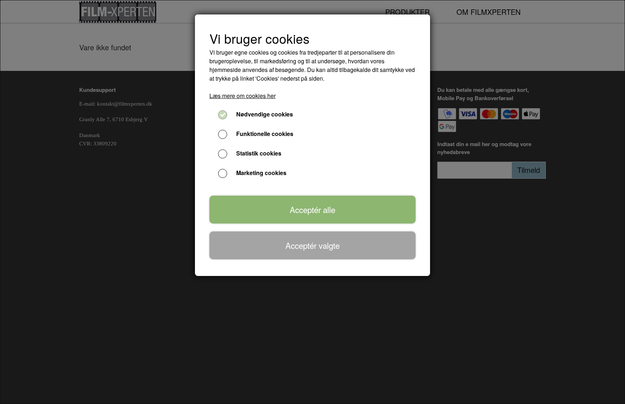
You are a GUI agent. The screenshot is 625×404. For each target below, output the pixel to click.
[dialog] (312, 202)
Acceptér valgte (312, 245)
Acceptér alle (312, 209)
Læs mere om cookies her (242, 96)
